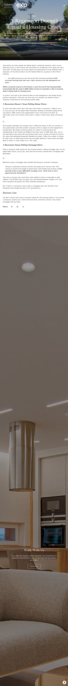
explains (13, 162)
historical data (10, 110)
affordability (18, 181)
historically (21, 151)
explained (46, 72)
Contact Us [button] (34, 566)
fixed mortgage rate (26, 179)
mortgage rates (15, 177)
